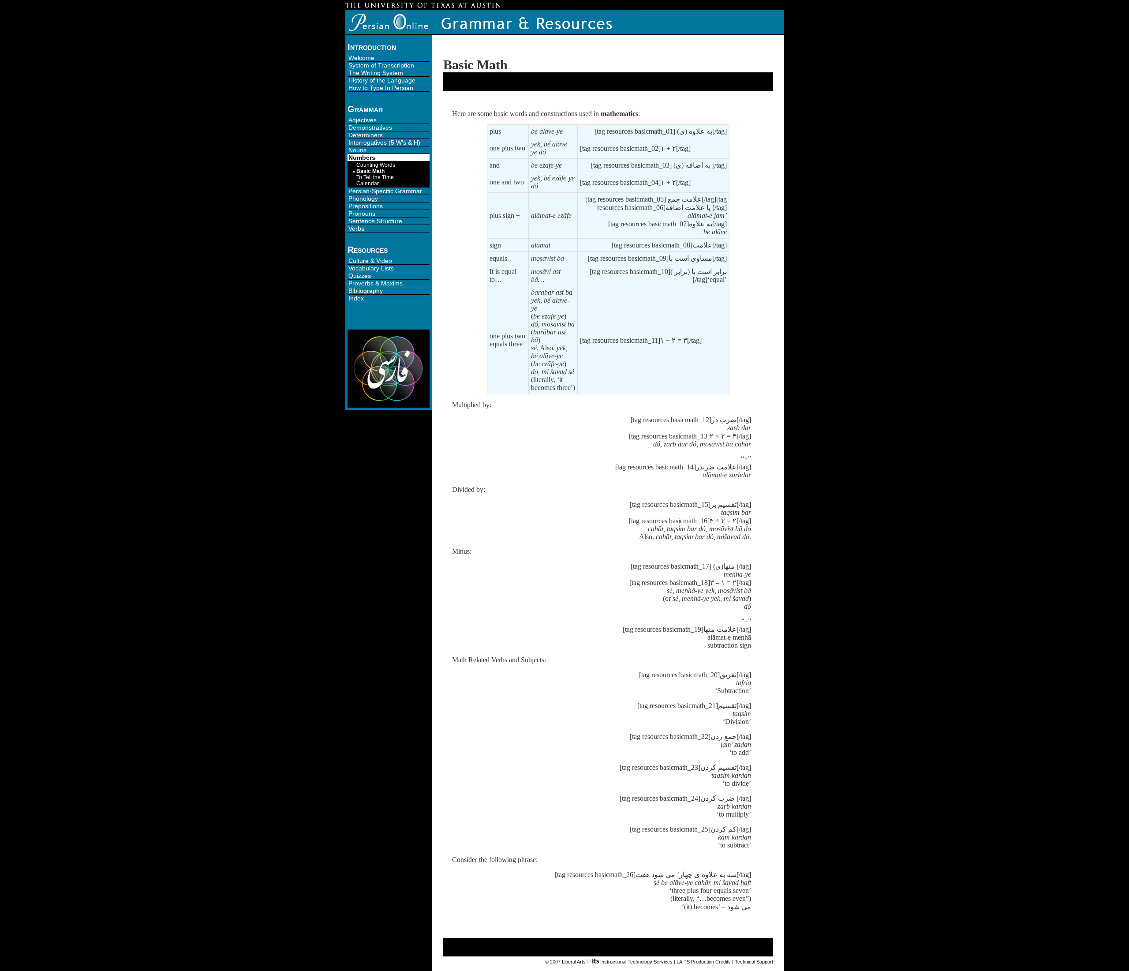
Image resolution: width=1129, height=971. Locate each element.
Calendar (367, 183)
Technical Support (754, 961)
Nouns (357, 150)
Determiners (365, 135)
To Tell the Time (375, 177)
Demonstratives (370, 127)
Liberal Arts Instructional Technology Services (617, 961)
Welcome (361, 57)
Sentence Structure (375, 221)
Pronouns (361, 213)
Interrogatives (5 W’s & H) (384, 142)
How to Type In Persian (380, 87)
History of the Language (381, 80)
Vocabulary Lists (371, 268)
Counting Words (375, 165)
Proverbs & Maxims (375, 283)
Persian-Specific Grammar (385, 191)
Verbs (356, 228)
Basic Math (370, 171)
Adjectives (362, 120)
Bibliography (365, 290)
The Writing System (375, 72)
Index (356, 298)
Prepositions (365, 206)
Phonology (363, 198)
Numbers (361, 157)
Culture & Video (370, 260)
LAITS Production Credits (704, 961)
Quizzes (359, 275)
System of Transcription (381, 65)
